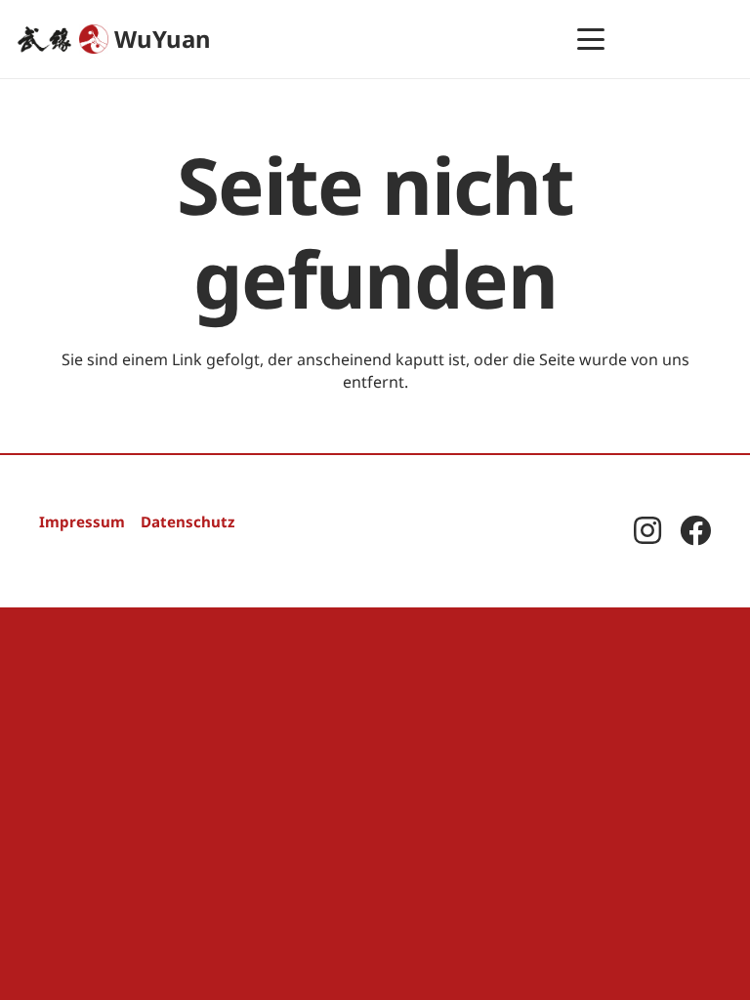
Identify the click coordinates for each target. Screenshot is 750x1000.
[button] (590, 39)
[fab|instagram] (647, 530)
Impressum (82, 521)
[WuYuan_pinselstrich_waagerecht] (44, 39)
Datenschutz (187, 521)
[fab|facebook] (695, 530)
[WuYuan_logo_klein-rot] (93, 39)
